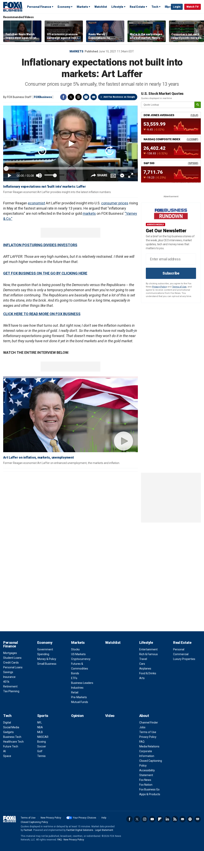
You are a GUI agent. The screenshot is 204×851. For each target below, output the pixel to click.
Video (110, 716)
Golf (39, 751)
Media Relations (149, 746)
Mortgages (10, 653)
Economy (64, 6)
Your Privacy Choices (84, 817)
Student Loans (12, 657)
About (144, 716)
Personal (178, 649)
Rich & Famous (148, 654)
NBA (40, 727)
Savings (8, 672)
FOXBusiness (43, 97)
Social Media (11, 727)
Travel (143, 659)
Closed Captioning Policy (34, 822)
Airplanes (145, 668)
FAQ (141, 741)
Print (86, 97)
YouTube (152, 819)
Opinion (77, 716)
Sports (42, 716)
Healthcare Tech (13, 741)
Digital (7, 722)
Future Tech (10, 746)
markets (89, 213)
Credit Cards (11, 662)
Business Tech (12, 736)
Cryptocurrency (80, 659)
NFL (39, 722)
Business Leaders (82, 682)
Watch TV (192, 6)
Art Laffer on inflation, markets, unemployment (38, 457)
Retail (74, 692)
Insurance (9, 676)
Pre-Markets (79, 697)
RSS (175, 819)
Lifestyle (117, 6)
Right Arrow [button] (196, 31)
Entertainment (148, 649)
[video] (70, 415)
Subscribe (171, 273)
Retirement (10, 686)
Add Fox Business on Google (119, 97)
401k (6, 681)
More (168, 6)
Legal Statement (104, 830)
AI (4, 751)
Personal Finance (39, 6)
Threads (78, 97)
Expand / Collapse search (167, 7)
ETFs (74, 678)
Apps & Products (149, 794)
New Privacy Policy (51, 817)
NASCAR (42, 736)
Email (93, 97)
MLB (40, 732)
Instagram (144, 819)
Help (103, 817)
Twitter (71, 97)
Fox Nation (145, 784)
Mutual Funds (79, 702)
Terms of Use (179, 286)
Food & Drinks (147, 673)
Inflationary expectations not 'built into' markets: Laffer (44, 186)
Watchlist (100, 6)
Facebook (63, 97)
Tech (154, 6)
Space (7, 756)
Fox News (145, 779)
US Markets (78, 654)
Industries (77, 687)
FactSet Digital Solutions (79, 830)
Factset (28, 830)
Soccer (41, 746)
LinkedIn (167, 819)
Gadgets (8, 732)
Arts (142, 678)
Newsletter (182, 819)
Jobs (142, 727)
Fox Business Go (149, 789)
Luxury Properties (184, 659)
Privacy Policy (159, 286)
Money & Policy (46, 659)
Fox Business (12, 7)
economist (36, 203)
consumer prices (114, 203)
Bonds (75, 673)
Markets (82, 6)
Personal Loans (13, 667)
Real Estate (137, 6)
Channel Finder (148, 722)
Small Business (46, 663)
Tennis (41, 756)
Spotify (190, 819)
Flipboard (160, 819)
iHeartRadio (197, 819)
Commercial (180, 654)
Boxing (41, 741)
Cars (142, 663)
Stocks (75, 649)
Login (176, 6)
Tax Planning (11, 691)
